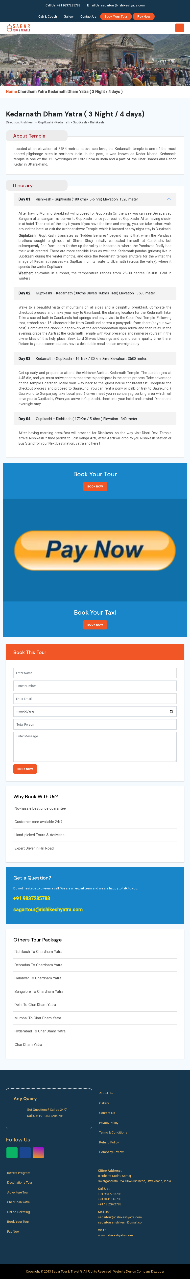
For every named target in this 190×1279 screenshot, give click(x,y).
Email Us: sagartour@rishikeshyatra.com (116, 5)
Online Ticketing (18, 1212)
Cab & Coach (47, 16)
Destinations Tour (19, 1182)
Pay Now (143, 16)
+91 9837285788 (31, 898)
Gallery (68, 16)
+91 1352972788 (109, 1204)
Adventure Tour (18, 1192)
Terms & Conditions (113, 1132)
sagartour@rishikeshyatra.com (48, 909)
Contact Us (88, 16)
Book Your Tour (116, 16)
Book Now (95, 486)
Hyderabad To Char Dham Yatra (40, 1031)
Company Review (111, 1152)
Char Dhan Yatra (18, 1202)
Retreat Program (18, 1173)
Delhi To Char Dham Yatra (35, 1004)
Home (11, 91)
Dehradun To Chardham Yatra (38, 965)
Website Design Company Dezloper (138, 1271)
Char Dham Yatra (28, 1044)
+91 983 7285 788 (51, 1116)
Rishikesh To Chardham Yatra (38, 951)
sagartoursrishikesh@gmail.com (121, 1222)
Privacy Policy (108, 1123)
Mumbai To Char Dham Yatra (38, 1018)
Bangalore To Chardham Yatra (39, 991)
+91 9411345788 (109, 1199)
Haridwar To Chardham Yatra (38, 978)
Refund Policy (109, 1142)
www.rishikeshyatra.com (115, 1235)
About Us (106, 1093)
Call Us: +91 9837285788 (63, 5)
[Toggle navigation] (179, 28)
